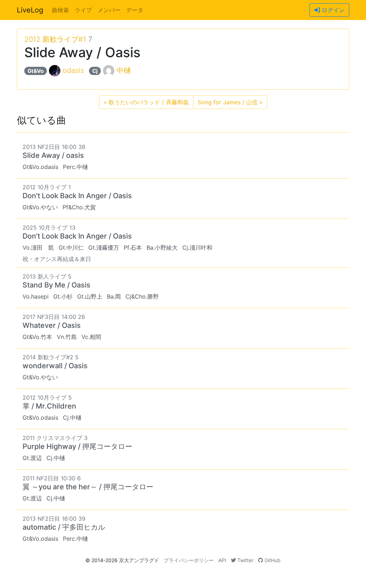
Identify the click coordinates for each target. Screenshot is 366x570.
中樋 (124, 70)
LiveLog (30, 10)
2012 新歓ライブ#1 (55, 39)
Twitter (244, 560)
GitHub (272, 560)
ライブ (83, 10)
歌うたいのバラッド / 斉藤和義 (146, 102)
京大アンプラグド (139, 560)
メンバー (109, 10)
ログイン (332, 10)
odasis (73, 70)
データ (134, 10)
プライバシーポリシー (189, 560)
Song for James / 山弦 (230, 102)
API (222, 560)
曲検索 (60, 10)
